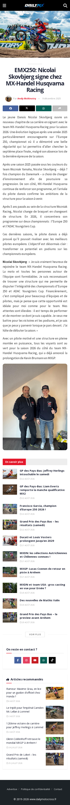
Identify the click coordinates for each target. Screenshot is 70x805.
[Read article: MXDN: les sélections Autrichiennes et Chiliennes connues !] (10, 556)
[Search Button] (65, 5)
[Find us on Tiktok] (52, 660)
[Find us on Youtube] (35, 660)
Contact (58, 789)
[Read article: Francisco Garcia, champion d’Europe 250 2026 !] (10, 509)
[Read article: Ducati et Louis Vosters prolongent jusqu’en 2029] (10, 540)
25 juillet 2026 (15, 763)
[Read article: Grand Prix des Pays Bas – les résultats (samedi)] (10, 525)
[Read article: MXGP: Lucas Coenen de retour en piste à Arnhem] (10, 572)
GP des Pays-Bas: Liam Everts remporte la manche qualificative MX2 (42, 489)
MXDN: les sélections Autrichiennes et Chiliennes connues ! (43, 554)
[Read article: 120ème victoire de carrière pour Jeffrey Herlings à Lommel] (55, 728)
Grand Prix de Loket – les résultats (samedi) (21, 756)
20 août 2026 (28, 593)
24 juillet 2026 (15, 747)
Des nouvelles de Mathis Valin (40, 600)
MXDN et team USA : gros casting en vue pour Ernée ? (42, 586)
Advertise (12, 789)
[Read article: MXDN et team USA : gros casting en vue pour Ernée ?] (10, 588)
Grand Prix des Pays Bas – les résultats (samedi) (39, 523)
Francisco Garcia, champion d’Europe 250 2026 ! (38, 507)
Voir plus (35, 634)
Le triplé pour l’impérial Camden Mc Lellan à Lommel (24, 709)
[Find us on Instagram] (26, 660)
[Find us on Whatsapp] (43, 660)
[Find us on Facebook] (17, 660)
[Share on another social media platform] (59, 108)
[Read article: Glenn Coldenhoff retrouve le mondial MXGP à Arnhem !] (55, 743)
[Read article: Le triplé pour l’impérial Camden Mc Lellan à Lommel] (55, 712)
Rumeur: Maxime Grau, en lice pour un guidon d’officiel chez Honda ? (23, 692)
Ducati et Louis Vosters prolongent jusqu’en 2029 (37, 538)
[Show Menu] (4, 5)
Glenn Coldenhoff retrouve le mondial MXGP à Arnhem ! (23, 740)
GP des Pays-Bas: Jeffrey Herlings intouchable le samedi (42, 472)
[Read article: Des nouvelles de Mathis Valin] (10, 603)
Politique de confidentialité (35, 789)
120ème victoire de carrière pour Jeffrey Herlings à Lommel (24, 725)
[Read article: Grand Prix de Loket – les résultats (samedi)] (55, 759)
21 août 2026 (28, 545)
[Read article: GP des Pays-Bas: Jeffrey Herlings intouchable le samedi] (10, 474)
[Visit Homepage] (34, 5)
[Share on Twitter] (27, 108)
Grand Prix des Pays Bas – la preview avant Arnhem (38, 615)
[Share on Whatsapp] (44, 108)
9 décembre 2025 (51, 98)
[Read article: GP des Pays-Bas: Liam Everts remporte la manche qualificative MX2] (10, 489)
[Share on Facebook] (10, 108)
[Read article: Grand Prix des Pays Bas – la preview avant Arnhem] (10, 617)
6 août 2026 (14, 701)
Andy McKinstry (26, 98)
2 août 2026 (14, 716)
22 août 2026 (28, 479)
